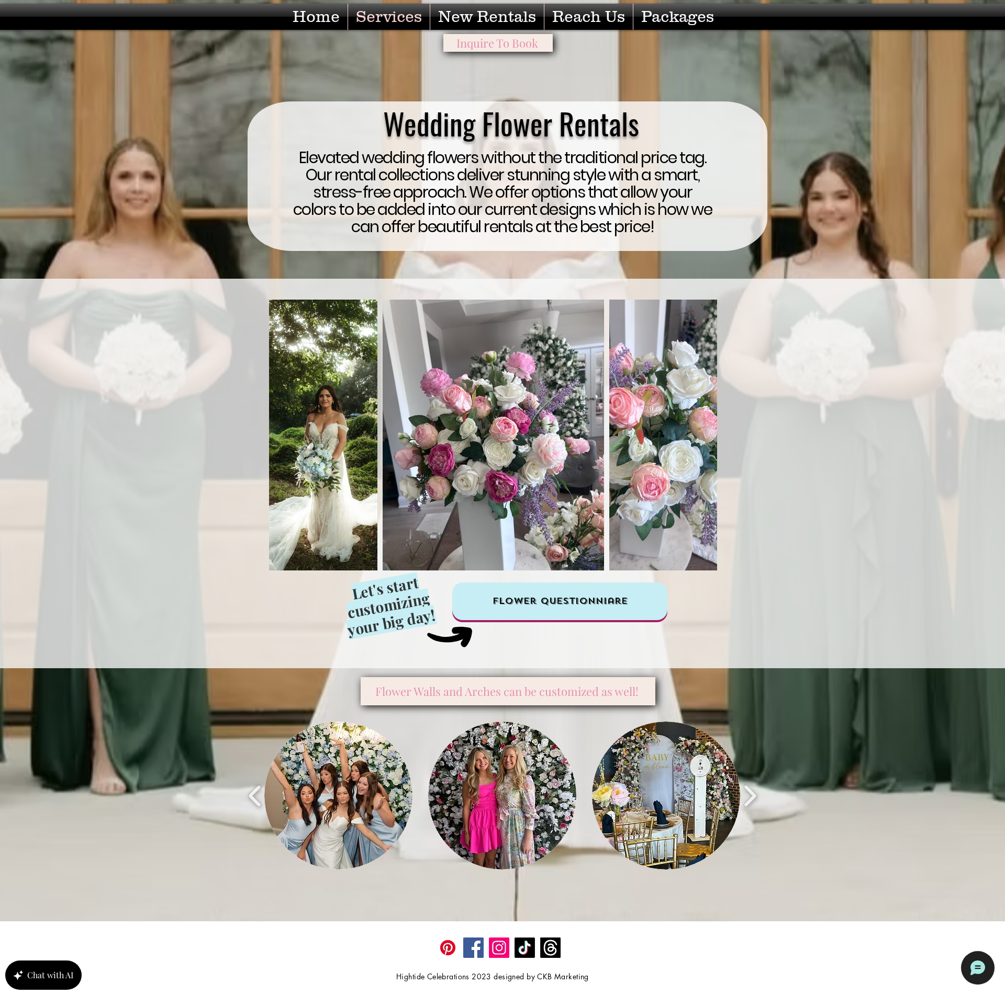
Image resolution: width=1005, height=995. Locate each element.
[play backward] (255, 795)
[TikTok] (525, 947)
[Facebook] (473, 947)
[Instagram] (499, 947)
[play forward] (750, 795)
